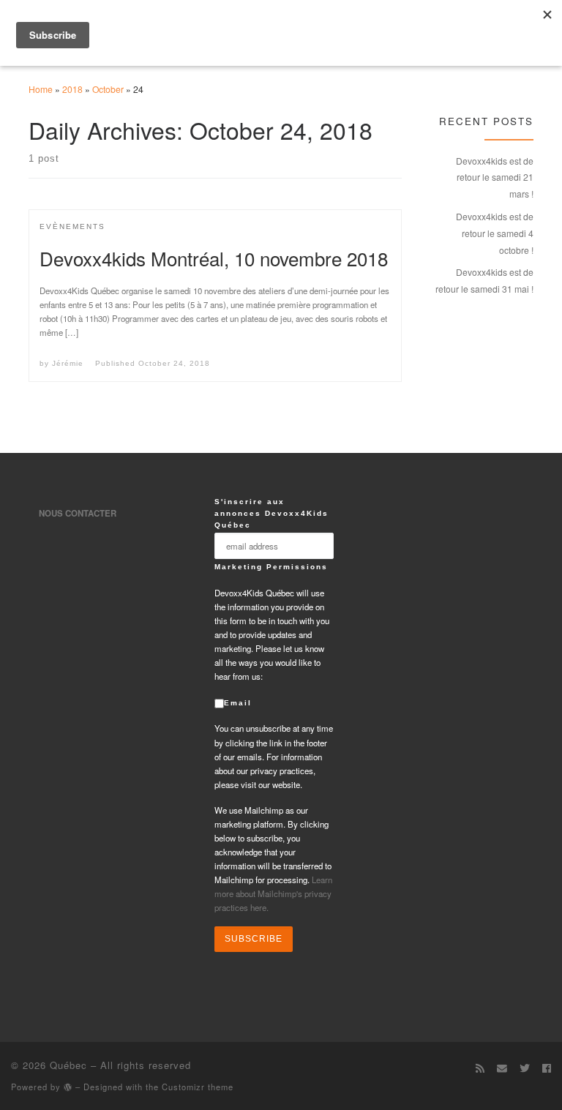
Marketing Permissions (271, 567)
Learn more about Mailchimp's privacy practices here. (273, 893)
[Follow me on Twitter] (525, 1067)
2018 (72, 89)
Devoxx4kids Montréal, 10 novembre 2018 (214, 257)
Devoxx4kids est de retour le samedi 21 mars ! (494, 177)
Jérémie (67, 363)
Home (41, 89)
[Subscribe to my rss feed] (480, 1067)
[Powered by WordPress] (68, 1087)
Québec (68, 1065)
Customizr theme (197, 1086)
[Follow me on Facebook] (546, 1067)
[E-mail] (502, 1067)
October (108, 89)
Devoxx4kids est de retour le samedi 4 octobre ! (494, 233)
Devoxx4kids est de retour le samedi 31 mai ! (484, 280)
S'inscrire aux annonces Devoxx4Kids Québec (271, 513)
